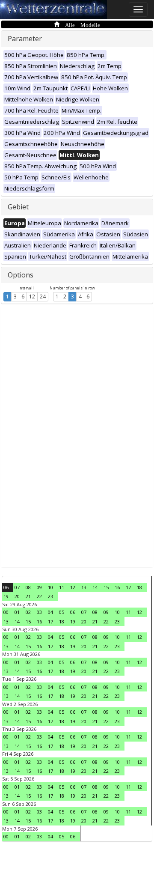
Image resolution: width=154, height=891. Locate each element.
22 (39, 596)
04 (50, 612)
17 (128, 587)
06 (6, 587)
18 (139, 587)
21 (28, 596)
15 (106, 587)
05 (61, 612)
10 (50, 587)
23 (50, 596)
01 (17, 612)
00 (6, 612)
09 (39, 587)
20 (17, 596)
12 (32, 296)
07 (17, 587)
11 (61, 587)
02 (28, 612)
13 (83, 587)
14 (95, 587)
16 (117, 587)
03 (39, 612)
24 (43, 296)
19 (6, 596)
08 (28, 587)
